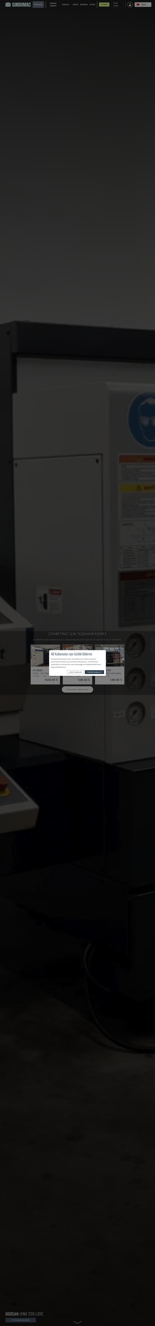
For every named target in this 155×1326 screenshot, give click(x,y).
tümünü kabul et (94, 672)
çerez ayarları (75, 672)
